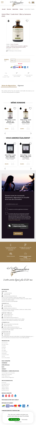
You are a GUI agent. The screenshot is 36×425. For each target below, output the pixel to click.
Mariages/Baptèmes (6, 384)
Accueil (3, 9)
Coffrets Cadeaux (5, 387)
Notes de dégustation (9, 85)
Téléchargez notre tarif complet (10, 399)
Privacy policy (18, 421)
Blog (3, 367)
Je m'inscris (18, 233)
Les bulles (4, 345)
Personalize (24, 419)
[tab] (9, 85)
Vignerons (4, 362)
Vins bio (3, 356)
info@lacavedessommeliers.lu (10, 308)
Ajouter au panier (24, 60)
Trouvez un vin (5, 340)
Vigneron (21, 85)
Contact (4, 369)
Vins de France (5, 342)
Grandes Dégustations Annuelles (8, 372)
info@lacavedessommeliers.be (10, 296)
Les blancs (4, 347)
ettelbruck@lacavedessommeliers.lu (11, 327)
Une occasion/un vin (7, 380)
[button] (2, 2)
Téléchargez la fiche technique (15, 50)
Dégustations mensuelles (7, 374)
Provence (16, 44)
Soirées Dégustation (6, 375)
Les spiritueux (4, 351)
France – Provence (25, 123)
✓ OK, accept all (14, 419)
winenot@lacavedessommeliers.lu (11, 317)
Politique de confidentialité (14, 220)
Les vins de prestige (6, 357)
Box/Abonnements (5, 390)
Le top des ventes (5, 354)
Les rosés (3, 348)
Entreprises (4, 382)
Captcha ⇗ (24, 228)
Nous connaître (6, 360)
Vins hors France (5, 344)
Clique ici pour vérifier (19, 226)
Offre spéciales (5, 365)
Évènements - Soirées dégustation (10, 371)
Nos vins (9, 9)
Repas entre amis (5, 385)
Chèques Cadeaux (5, 388)
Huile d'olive (15, 9)
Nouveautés (4, 353)
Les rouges (4, 350)
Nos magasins (5, 289)
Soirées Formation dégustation (8, 377)
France (21, 9)
